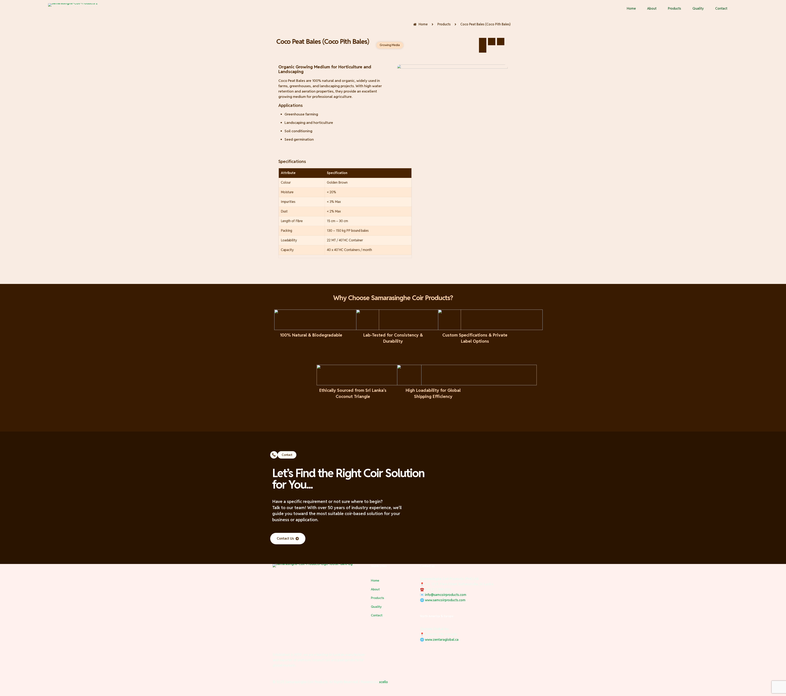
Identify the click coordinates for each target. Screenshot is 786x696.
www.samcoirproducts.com (445, 600)
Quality (376, 607)
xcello (383, 682)
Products (377, 598)
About (375, 589)
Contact (376, 615)
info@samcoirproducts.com (445, 595)
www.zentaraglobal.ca (441, 639)
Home (375, 580)
